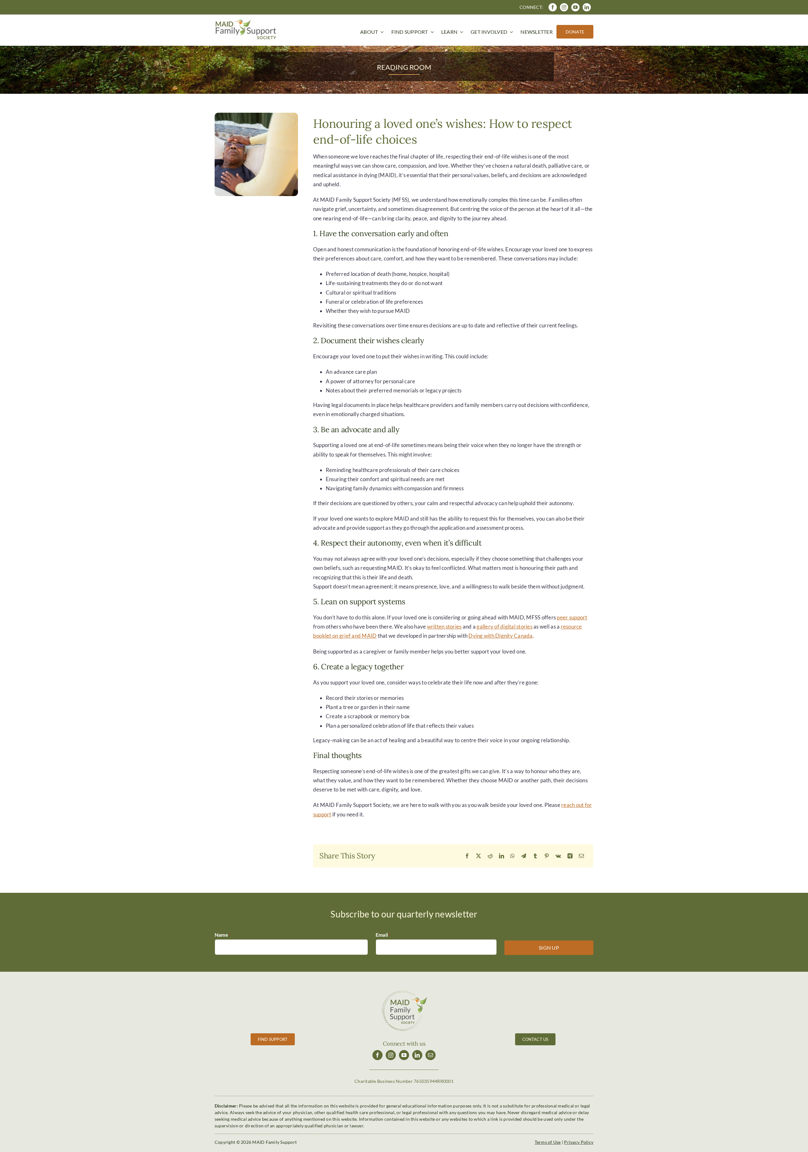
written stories (444, 626)
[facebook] (553, 7)
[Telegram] (523, 855)
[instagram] (564, 7)
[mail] (430, 1055)
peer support (572, 617)
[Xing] (570, 855)
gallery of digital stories (504, 626)
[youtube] (575, 7)
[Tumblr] (535, 855)
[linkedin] (587, 7)
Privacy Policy (578, 1142)
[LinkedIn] (501, 855)
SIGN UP (549, 948)
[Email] (581, 855)
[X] (478, 855)
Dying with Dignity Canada (500, 635)
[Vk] (558, 855)
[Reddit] (490, 855)
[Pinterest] (546, 855)
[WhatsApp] (512, 855)
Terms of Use (548, 1142)
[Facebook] (467, 855)
